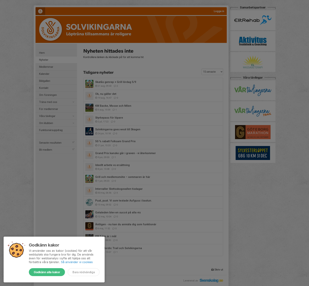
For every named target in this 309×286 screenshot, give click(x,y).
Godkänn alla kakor (47, 272)
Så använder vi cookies (77, 262)
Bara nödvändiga (84, 272)
